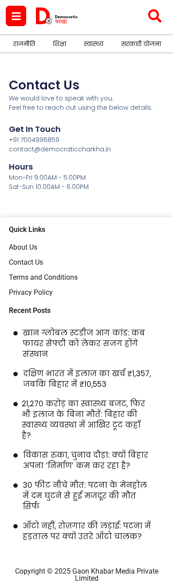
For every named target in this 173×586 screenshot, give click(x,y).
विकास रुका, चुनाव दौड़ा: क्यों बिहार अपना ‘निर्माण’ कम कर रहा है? (85, 460)
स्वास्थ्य (93, 43)
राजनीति (24, 43)
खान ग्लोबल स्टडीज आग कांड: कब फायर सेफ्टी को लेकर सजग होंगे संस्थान (84, 343)
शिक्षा (59, 43)
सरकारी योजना (141, 43)
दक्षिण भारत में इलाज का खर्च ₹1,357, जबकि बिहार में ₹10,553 (87, 378)
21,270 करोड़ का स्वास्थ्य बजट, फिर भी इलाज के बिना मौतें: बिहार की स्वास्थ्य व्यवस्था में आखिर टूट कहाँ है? (83, 419)
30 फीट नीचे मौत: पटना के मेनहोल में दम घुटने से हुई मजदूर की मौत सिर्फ (85, 496)
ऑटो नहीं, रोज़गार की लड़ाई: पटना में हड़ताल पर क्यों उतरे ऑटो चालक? (87, 531)
